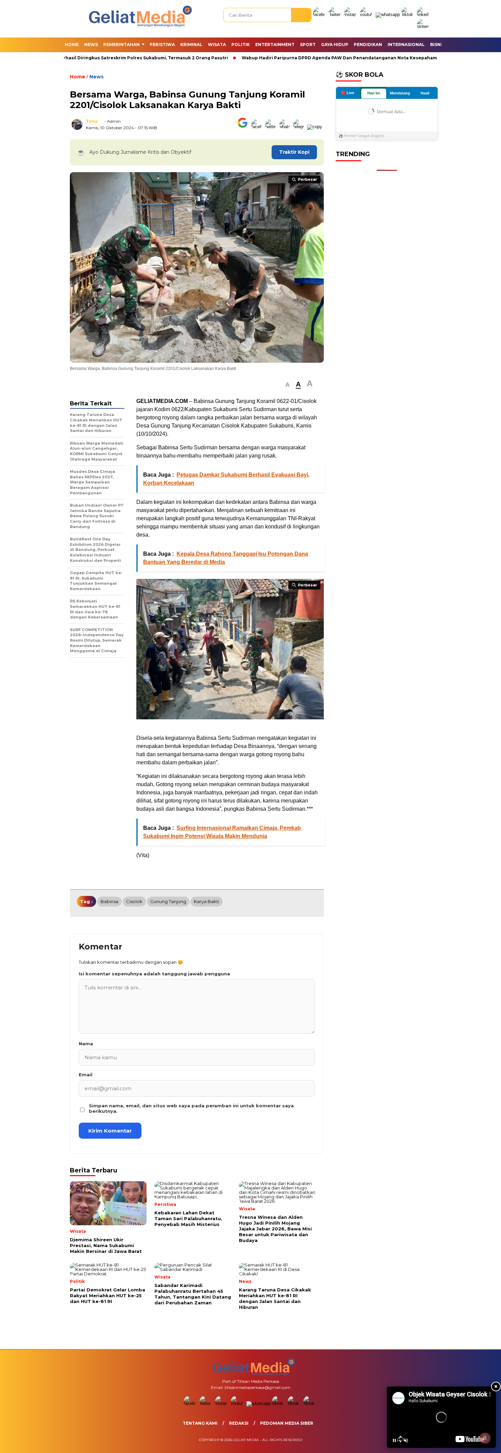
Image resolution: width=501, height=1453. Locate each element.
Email (85, 1074)
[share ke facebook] (258, 126)
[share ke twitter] (272, 126)
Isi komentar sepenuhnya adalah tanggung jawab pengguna (154, 973)
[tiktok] (408, 14)
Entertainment (274, 44)
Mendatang (400, 93)
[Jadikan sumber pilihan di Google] (244, 126)
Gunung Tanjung (168, 901)
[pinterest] (424, 26)
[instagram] (351, 14)
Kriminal (191, 44)
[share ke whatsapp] (286, 126)
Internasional (406, 44)
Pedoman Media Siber (286, 1423)
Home (72, 44)
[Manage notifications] (485, 1438)
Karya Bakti (206, 901)
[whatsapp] (388, 14)
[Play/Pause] (394, 1440)
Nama (86, 1043)
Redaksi (238, 1423)
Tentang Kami (200, 1423)
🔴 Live (347, 93)
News (91, 44)
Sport (308, 44)
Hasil (425, 93)
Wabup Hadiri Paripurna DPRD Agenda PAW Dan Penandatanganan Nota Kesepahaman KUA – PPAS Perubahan (358, 57)
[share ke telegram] (300, 126)
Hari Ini (373, 93)
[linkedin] (424, 14)
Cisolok (134, 901)
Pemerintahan (121, 44)
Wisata (217, 44)
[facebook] (320, 14)
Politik (240, 44)
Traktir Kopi (294, 152)
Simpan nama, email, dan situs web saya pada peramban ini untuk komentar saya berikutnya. (191, 1108)
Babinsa (109, 901)
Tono (92, 121)
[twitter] (336, 14)
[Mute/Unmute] (406, 1440)
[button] (287, 385)
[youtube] (367, 14)
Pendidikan (368, 44)
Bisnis (437, 44)
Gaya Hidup (334, 44)
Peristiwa (162, 44)
